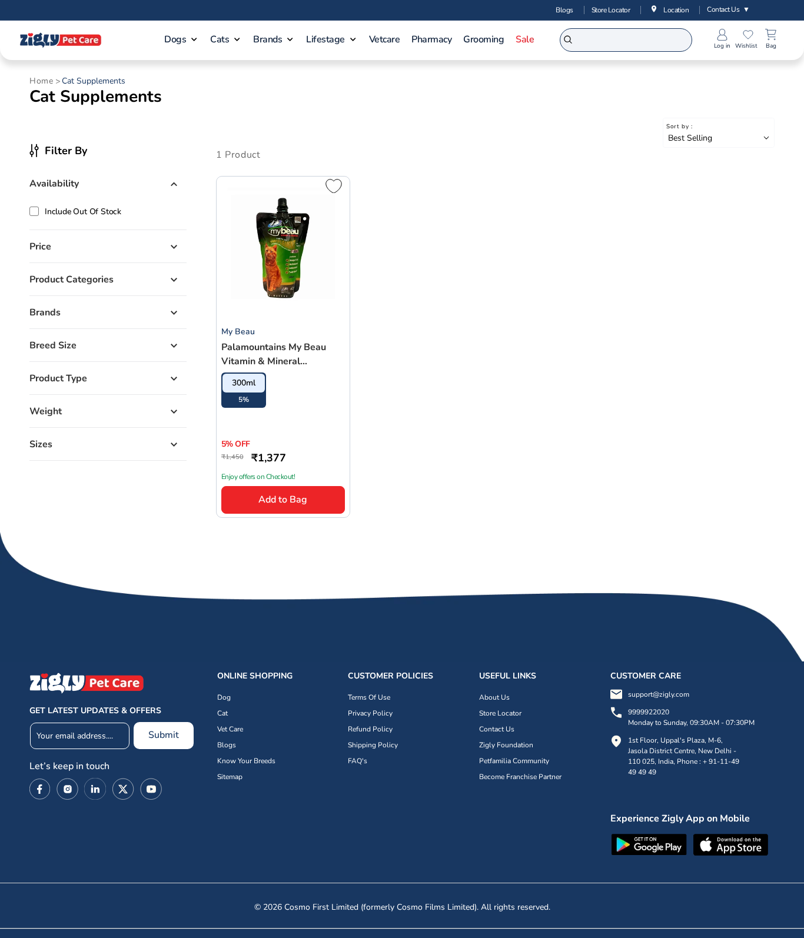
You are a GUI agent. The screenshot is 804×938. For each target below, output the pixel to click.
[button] (181, 41)
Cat (222, 713)
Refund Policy (370, 729)
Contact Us (728, 9)
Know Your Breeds (246, 761)
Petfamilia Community (514, 761)
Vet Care (230, 729)
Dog (224, 697)
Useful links (507, 675)
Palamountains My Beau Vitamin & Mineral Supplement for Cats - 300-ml (282, 354)
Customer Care (645, 675)
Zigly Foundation (506, 745)
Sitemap (229, 776)
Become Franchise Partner (520, 776)
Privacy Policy (370, 713)
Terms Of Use (369, 697)
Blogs (564, 10)
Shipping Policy (373, 745)
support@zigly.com (658, 694)
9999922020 (691, 717)
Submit (163, 735)
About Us (494, 697)
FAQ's (357, 761)
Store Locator (611, 10)
